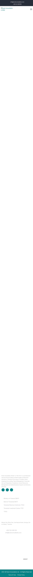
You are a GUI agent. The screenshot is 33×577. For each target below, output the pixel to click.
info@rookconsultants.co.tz (17, 2)
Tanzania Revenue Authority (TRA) (14, 505)
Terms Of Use (12, 575)
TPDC (5, 511)
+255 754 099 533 (11, 530)
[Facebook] (7, 489)
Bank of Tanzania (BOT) (11, 501)
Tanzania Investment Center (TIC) (13, 508)
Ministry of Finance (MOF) (11, 498)
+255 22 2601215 (17, 4)
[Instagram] (11, 489)
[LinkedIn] (3, 489)
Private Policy (21, 575)
